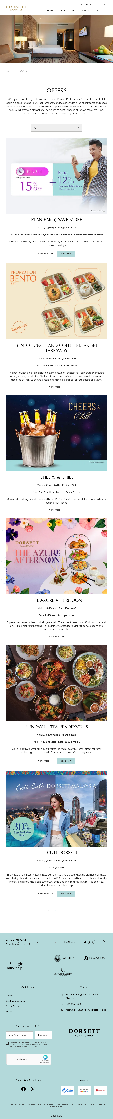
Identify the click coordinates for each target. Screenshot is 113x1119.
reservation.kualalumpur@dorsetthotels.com (86, 1011)
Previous (43, 910)
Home (50, 10)
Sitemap (9, 1011)
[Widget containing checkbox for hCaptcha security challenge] (28, 1059)
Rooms (85, 10)
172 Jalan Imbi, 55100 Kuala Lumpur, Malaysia (83, 996)
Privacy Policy (12, 1006)
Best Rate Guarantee (15, 1001)
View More (43, 253)
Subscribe (43, 1035)
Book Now (56, 1115)
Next (69, 910)
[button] (103, 941)
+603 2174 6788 (73, 1004)
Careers (9, 996)
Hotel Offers (67, 10)
